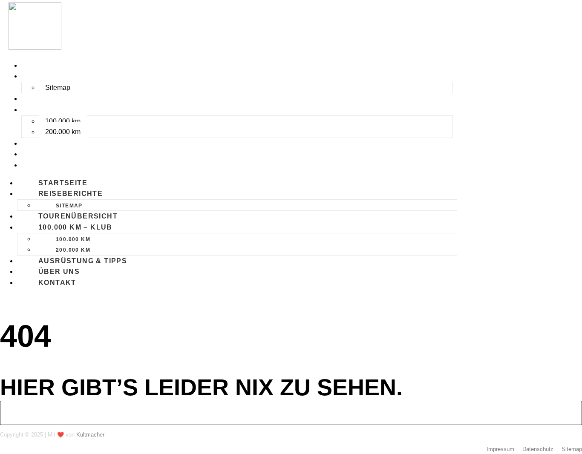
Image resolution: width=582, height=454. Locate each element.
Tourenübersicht (64, 98)
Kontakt (43, 165)
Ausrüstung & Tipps (68, 143)
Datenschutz (537, 449)
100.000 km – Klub (61, 109)
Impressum (500, 449)
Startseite (48, 65)
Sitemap (57, 87)
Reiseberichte (56, 76)
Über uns (45, 154)
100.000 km (63, 121)
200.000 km (63, 131)
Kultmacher (90, 434)
